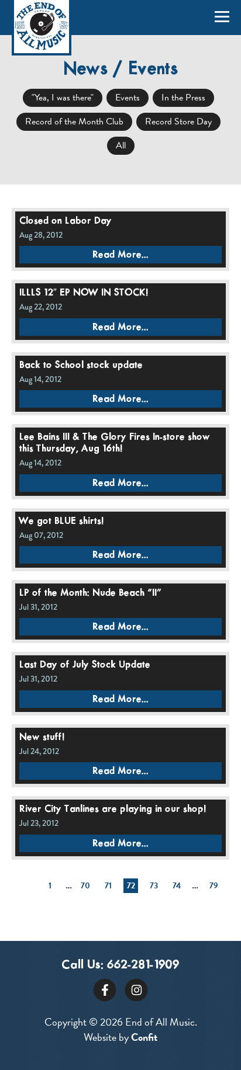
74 (177, 886)
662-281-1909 (143, 965)
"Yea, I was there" (63, 98)
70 (85, 886)
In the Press (183, 98)
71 (108, 886)
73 (154, 886)
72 (131, 886)
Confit (144, 1037)
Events (127, 98)
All (121, 145)
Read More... (120, 255)
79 (213, 886)
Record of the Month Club (74, 121)
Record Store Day (178, 121)
